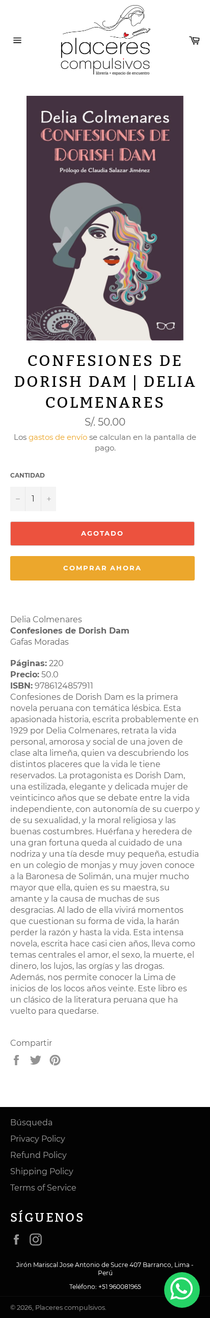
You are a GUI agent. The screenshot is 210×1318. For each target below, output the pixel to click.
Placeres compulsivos (70, 1307)
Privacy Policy (37, 1139)
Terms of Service (43, 1188)
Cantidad (27, 475)
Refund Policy (38, 1155)
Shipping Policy (41, 1171)
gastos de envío (58, 437)
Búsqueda (31, 1122)
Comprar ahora (102, 568)
